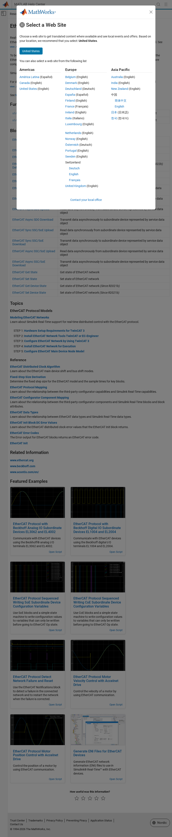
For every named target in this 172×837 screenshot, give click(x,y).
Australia (117, 77)
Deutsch (74, 168)
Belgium (70, 77)
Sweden (70, 156)
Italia (68, 118)
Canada (25, 83)
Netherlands (73, 133)
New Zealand (119, 88)
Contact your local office (86, 200)
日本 (114, 112)
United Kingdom (75, 186)
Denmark (71, 83)
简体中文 (120, 100)
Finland (70, 100)
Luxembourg (73, 124)
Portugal (71, 150)
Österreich (72, 144)
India (114, 83)
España (70, 94)
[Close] (151, 12)
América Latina (29, 77)
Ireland (69, 112)
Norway (70, 139)
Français (74, 180)
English (73, 174)
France (69, 106)
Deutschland (73, 88)
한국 (114, 118)
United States (28, 88)
